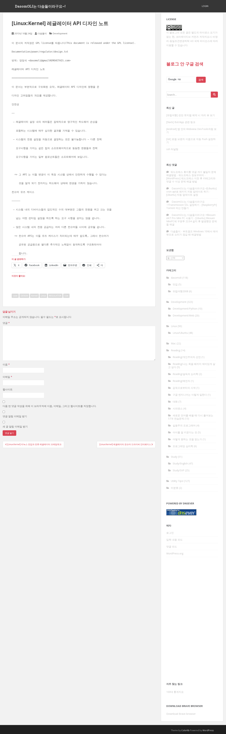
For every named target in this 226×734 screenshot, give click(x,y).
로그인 (170, 532)
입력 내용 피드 (174, 539)
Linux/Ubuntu (180, 332)
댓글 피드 (171, 546)
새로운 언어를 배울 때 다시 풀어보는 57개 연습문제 (190, 417)
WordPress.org (174, 553)
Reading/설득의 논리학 (185, 374)
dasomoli (176, 277)
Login (205, 6)
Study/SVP (178, 470)
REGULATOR (55, 295)
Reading (175, 350)
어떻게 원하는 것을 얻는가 (187, 439)
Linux (43, 295)
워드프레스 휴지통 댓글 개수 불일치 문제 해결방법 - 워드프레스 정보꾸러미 (191, 173)
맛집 (175, 284)
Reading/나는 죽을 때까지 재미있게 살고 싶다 (191, 365)
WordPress (208, 730)
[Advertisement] (192, 621)
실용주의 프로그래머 (184, 425)
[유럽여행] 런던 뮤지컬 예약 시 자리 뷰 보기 (190, 115)
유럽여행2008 (180, 291)
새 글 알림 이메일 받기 (15, 426)
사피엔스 (178, 408)
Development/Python (185, 308)
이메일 (7, 376)
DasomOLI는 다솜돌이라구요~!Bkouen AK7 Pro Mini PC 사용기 (191, 216)
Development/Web (183, 315)
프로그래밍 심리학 (183, 446)
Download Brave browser (181, 713)
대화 (175, 401)
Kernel (34, 295)
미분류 (174, 488)
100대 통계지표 (175, 692)
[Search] (214, 95)
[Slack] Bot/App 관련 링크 (180, 122)
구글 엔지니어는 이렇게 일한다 (190, 394)
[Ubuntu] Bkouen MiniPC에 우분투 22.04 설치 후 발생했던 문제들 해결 (191, 221)
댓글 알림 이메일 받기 (15, 416)
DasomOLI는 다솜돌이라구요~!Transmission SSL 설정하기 (185, 203)
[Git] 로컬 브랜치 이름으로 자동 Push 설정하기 (191, 140)
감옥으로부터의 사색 (184, 387)
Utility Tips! (177, 481)
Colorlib (185, 730)
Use (66, 295)
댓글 (6, 323)
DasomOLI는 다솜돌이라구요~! (40, 6)
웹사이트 (8, 389)
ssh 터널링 (172, 149)
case (15, 295)
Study (174, 456)
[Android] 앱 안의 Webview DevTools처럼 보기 (191, 130)
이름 (6, 364)
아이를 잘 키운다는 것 (185, 432)
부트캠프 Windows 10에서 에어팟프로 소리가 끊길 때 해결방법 (192, 233)
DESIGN (24, 295)
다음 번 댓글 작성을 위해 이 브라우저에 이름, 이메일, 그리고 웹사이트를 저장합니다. (49, 406)
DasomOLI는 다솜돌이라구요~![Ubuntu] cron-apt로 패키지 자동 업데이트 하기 (191, 190)
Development (60, 33)
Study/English (180, 463)
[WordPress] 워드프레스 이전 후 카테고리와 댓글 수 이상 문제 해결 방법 (190, 180)
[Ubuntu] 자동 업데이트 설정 (182, 194)
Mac (173, 343)
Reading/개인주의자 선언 (187, 357)
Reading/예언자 (181, 381)
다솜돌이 (42, 33)
